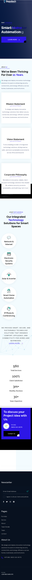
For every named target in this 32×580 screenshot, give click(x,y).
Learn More (14, 343)
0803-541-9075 (16, 427)
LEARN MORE (12, 45)
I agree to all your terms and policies (17, 497)
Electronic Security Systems (8, 261)
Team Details (5, 527)
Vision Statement (15, 139)
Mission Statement (15, 104)
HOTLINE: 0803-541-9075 (12, 557)
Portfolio (4, 516)
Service (3, 520)
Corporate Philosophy (15, 174)
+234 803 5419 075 (7, 574)
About (3, 523)
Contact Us (11, 434)
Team (3, 530)
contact (4, 534)
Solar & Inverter (9, 279)
